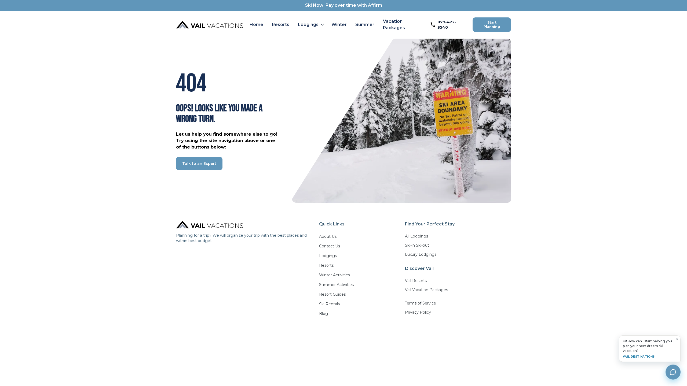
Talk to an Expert (199, 163)
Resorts (280, 24)
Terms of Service (420, 303)
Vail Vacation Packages (426, 289)
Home (256, 24)
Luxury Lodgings (420, 254)
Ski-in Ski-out (417, 245)
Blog (323, 313)
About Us (328, 236)
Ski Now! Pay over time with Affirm (343, 5)
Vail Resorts (416, 280)
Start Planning (492, 24)
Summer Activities (336, 284)
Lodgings (308, 24)
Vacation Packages (394, 24)
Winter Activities (334, 275)
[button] (310, 24)
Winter (339, 24)
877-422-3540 (446, 25)
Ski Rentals (329, 304)
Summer (364, 24)
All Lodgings (416, 236)
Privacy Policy (418, 312)
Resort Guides (332, 294)
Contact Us (329, 246)
